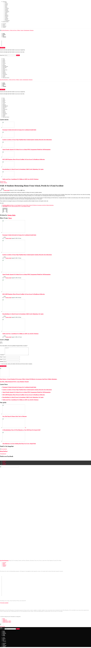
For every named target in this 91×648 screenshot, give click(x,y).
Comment (2, 354)
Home (3, 41)
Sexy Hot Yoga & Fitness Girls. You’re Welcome (14, 416)
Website (1, 361)
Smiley (6, 12)
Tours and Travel (5, 77)
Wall (6, 13)
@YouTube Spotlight (4, 602)
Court (3, 64)
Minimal (6, 16)
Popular (4, 34)
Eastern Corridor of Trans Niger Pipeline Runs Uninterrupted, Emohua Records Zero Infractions (27, 139)
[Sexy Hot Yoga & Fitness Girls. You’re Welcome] (46, 410)
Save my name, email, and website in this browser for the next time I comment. (16, 363)
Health (3, 45)
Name (1, 356)
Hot (3, 35)
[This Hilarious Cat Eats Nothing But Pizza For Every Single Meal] (46, 437)
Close (1, 627)
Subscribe (2, 604)
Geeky (6, 17)
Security (4, 63)
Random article (5, 21)
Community (7, 20)
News (3, 58)
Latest (3, 33)
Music (6, 7)
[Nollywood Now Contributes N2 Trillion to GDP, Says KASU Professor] (46, 174)
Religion (4, 73)
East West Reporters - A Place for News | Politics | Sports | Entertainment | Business (16, 79)
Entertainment (5, 66)
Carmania (7, 8)
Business (4, 43)
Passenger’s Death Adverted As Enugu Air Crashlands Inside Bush (19, 129)
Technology (4, 74)
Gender (3, 75)
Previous (1, 181)
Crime (3, 44)
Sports (3, 68)
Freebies (6, 10)
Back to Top (2, 626)
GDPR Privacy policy (6, 620)
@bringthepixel (3, 453)
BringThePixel (3, 451)
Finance (4, 72)
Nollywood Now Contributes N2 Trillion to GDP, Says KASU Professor (20, 179)
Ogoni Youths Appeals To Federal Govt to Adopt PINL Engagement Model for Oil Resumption (26, 149)
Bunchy (6, 19)
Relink (6, 4)
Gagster (6, 3)
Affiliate (6, 18)
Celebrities (7, 11)
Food (6, 6)
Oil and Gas (4, 69)
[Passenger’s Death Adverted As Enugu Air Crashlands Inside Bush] (46, 125)
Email (1, 359)
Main (6, 2)
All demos (4, 1)
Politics (3, 42)
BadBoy (6, 14)
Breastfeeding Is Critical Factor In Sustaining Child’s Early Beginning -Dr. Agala (22, 169)
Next (5, 181)
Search (18, 55)
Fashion (6, 9)
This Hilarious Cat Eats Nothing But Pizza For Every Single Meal (19, 443)
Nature (3, 76)
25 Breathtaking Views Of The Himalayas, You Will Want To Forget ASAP (21, 430)
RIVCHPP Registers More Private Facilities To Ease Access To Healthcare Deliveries (23, 159)
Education (4, 67)
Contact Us (4, 619)
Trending (4, 36)
